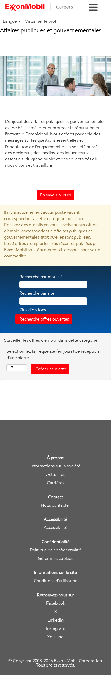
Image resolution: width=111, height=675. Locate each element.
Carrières (55, 482)
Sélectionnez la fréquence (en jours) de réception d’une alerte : (52, 354)
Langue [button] (10, 21)
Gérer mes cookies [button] (55, 558)
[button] (93, 7)
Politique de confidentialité (55, 550)
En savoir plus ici (55, 194)
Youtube (55, 636)
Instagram (55, 628)
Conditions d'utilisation (55, 580)
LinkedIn (55, 620)
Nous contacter (55, 505)
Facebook (55, 603)
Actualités (55, 474)
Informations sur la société (56, 465)
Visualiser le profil (41, 21)
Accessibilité (55, 527)
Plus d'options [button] (33, 309)
